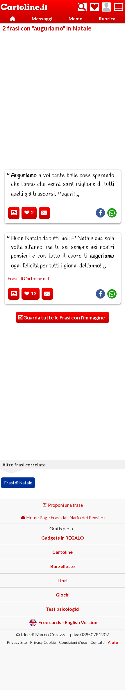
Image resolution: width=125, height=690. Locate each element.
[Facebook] (100, 213)
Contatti (97, 642)
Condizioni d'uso (73, 642)
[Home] (12, 18)
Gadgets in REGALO (62, 537)
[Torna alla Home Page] (24, 7)
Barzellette (62, 566)
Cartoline (62, 552)
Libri (62, 580)
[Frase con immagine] (13, 213)
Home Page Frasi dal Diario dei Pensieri (65, 517)
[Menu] (118, 7)
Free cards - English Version (67, 622)
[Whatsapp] (112, 213)
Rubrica (107, 18)
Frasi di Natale (18, 482)
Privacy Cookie (43, 642)
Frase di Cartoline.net (28, 278)
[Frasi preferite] (94, 7)
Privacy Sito (17, 642)
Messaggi (42, 18)
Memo (76, 18)
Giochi (62, 594)
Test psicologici (62, 609)
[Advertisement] (62, 96)
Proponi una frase (65, 505)
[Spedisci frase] (44, 213)
